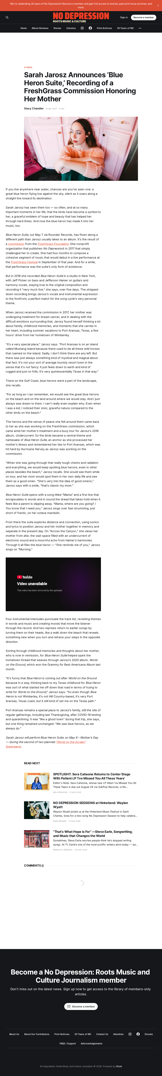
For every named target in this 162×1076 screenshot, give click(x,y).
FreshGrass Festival (24, 262)
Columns (71, 28)
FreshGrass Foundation (53, 244)
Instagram (130, 1034)
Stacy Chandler (34, 108)
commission (16, 244)
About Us (14, 1034)
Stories (57, 28)
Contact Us (102, 1034)
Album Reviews (40, 28)
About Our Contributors (36, 1034)
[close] (158, 5)
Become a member (144, 17)
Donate (149, 1034)
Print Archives (104, 28)
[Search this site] (7, 17)
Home (24, 28)
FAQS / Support (68, 1043)
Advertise (118, 1034)
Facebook (138, 1034)
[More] (140, 28)
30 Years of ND (125, 28)
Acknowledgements (92, 1043)
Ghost (119, 1066)
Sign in (124, 17)
